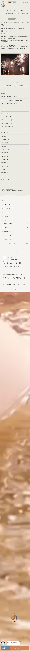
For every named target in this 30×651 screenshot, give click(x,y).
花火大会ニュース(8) (7, 120)
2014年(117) (5, 176)
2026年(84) (5, 136)
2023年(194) (5, 146)
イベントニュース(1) (7, 126)
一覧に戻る (15, 82)
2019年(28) (5, 159)
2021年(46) (5, 153)
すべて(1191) (5, 113)
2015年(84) (5, 172)
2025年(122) (5, 139)
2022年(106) (5, 149)
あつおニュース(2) (7, 123)
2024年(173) (5, 143)
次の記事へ (21, 85)
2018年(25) (5, 162)
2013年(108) (5, 179)
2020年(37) (5, 156)
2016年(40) (5, 169)
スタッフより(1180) (7, 116)
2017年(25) (5, 166)
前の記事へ (8, 85)
